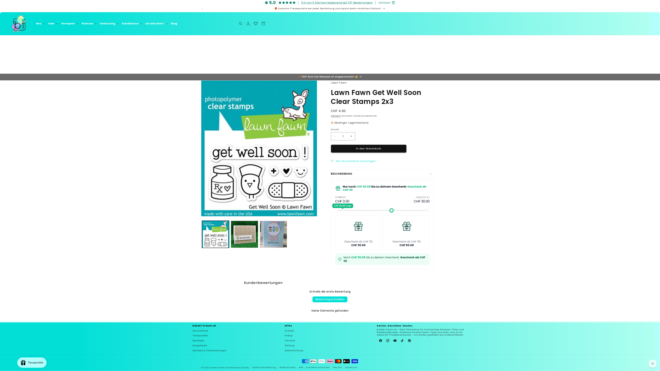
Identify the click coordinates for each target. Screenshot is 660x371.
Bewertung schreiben (329, 299)
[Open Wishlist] (256, 23)
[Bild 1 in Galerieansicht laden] (215, 234)
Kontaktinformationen (317, 367)
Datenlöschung (294, 350)
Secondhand (200, 330)
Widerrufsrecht (287, 367)
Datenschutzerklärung (264, 367)
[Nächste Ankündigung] (457, 8)
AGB (301, 367)
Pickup (289, 335)
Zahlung (290, 345)
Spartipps (198, 340)
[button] (40, 23)
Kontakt (289, 330)
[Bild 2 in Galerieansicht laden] (244, 234)
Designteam (199, 345)
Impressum (351, 367)
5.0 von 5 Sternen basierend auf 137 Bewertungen (337, 3)
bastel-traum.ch (219, 367)
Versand (336, 115)
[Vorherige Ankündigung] (202, 8)
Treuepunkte (200, 335)
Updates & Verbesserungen (209, 350)
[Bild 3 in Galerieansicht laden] (273, 234)
